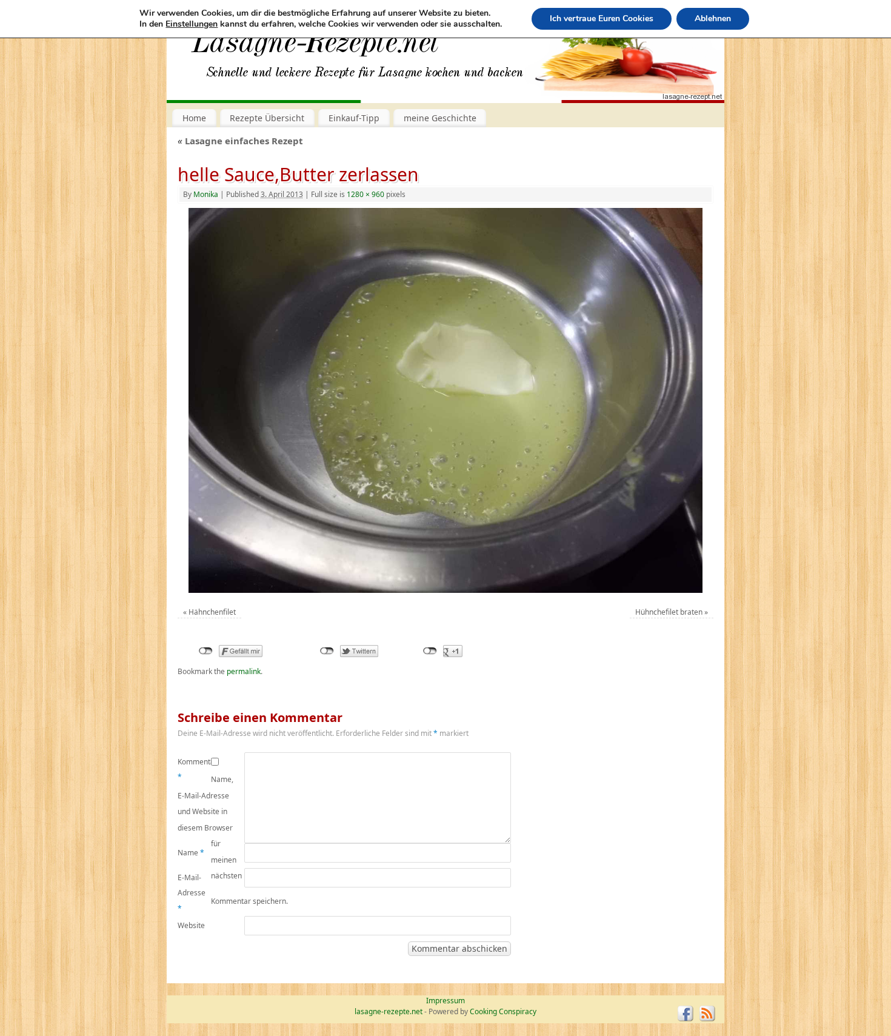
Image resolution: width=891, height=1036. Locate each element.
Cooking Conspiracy (503, 1011)
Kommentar (194, 770)
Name (191, 852)
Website (191, 925)
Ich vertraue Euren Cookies (601, 18)
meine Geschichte (440, 118)
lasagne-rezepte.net (315, 48)
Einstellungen (191, 24)
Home (194, 118)
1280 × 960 (365, 194)
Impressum (445, 1000)
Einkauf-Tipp (354, 118)
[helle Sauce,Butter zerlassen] (445, 400)
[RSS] (707, 1013)
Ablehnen (713, 18)
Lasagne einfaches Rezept (240, 141)
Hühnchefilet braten (668, 612)
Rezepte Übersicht (267, 118)
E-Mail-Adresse (191, 893)
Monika (205, 194)
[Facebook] (685, 1013)
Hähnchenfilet (212, 612)
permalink (244, 671)
